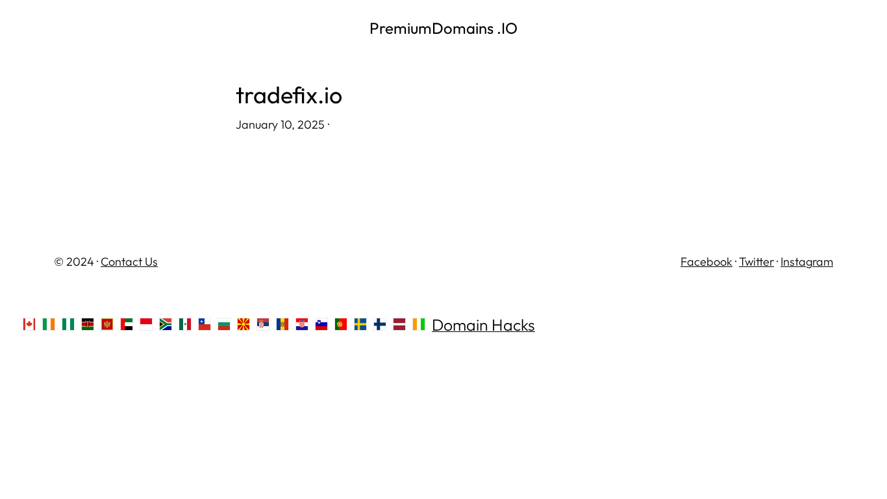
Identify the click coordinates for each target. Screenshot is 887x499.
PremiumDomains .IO (443, 28)
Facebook (706, 261)
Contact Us (129, 261)
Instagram (807, 261)
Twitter (756, 261)
